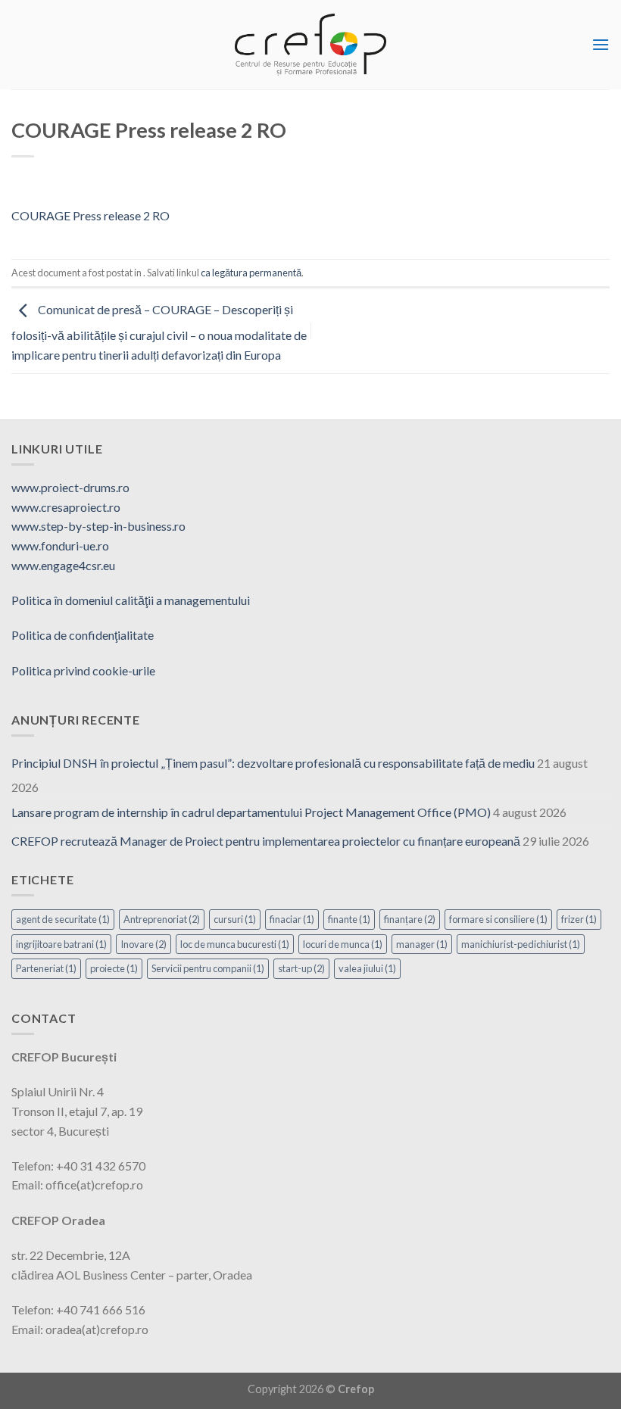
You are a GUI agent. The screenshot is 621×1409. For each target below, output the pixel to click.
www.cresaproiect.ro (65, 507)
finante (349, 919)
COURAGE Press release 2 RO (90, 215)
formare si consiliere (498, 919)
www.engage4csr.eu (63, 565)
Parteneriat (46, 968)
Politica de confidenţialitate (82, 635)
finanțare (409, 919)
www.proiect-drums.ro (70, 487)
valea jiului (367, 968)
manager (422, 944)
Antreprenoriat (161, 919)
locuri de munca (342, 944)
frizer (579, 919)
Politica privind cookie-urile (83, 670)
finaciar (292, 919)
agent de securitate (63, 919)
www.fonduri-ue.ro (60, 545)
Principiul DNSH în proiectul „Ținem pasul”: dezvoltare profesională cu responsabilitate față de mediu (273, 763)
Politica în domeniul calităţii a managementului (130, 600)
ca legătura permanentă (251, 273)
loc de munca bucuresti (234, 944)
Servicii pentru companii (207, 968)
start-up (301, 968)
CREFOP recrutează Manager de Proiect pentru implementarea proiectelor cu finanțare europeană (265, 841)
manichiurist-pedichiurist (520, 944)
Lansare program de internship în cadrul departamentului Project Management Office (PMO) (251, 812)
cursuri (235, 919)
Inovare (143, 944)
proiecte (114, 968)
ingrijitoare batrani (61, 944)
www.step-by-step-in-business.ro (98, 526)
